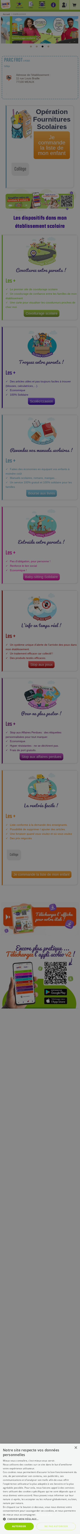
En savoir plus (44, 1514)
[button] (40, 1519)
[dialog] (40, 1489)
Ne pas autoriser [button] (56, 1526)
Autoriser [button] (19, 1526)
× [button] (75, 1447)
